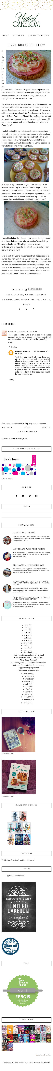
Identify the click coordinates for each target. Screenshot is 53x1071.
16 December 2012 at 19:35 (25, 331)
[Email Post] (26, 289)
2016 (26, 640)
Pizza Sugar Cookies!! (28, 660)
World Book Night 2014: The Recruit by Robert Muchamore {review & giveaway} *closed (31, 583)
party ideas (28, 300)
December (27, 653)
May (27, 689)
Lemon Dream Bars (21, 273)
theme (26, 305)
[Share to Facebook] (37, 289)
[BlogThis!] (32, 289)
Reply (10, 342)
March (27, 694)
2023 (27, 628)
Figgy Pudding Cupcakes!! (29, 668)
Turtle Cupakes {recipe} (24, 533)
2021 (27, 630)
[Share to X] (34, 289)
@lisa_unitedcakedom (15, 876)
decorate (40, 295)
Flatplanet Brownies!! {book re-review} (28, 658)
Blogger (47, 1062)
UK (28, 271)
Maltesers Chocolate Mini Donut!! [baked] (28, 665)
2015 (26, 643)
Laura (10, 331)
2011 (26, 703)
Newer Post (7, 427)
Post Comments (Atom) (19, 439)
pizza (39, 300)
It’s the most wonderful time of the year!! (29, 655)
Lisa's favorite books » (43, 1055)
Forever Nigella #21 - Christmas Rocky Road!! (28, 663)
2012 (26, 651)
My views (40, 271)
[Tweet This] (26, 310)
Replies (14, 347)
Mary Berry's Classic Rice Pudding (29, 549)
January (27, 699)
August (27, 682)
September (27, 679)
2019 (26, 633)
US (33, 271)
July (27, 684)
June (27, 687)
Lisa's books (26, 1020)
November (27, 674)
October (27, 676)
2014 (26, 646)
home (6, 35)
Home (27, 427)
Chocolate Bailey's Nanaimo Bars (28, 565)
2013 (26, 648)
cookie (19, 295)
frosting (7, 300)
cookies (29, 295)
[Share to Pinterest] (40, 289)
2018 (26, 635)
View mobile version (26, 432)
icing (17, 300)
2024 (27, 625)
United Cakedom (22, 351)
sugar (46, 300)
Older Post (46, 427)
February (27, 697)
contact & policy (38, 35)
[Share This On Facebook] (19, 310)
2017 (26, 638)
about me (18, 35)
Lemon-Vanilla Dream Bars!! (28, 670)
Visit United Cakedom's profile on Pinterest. (18, 860)
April (27, 692)
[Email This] (29, 289)
